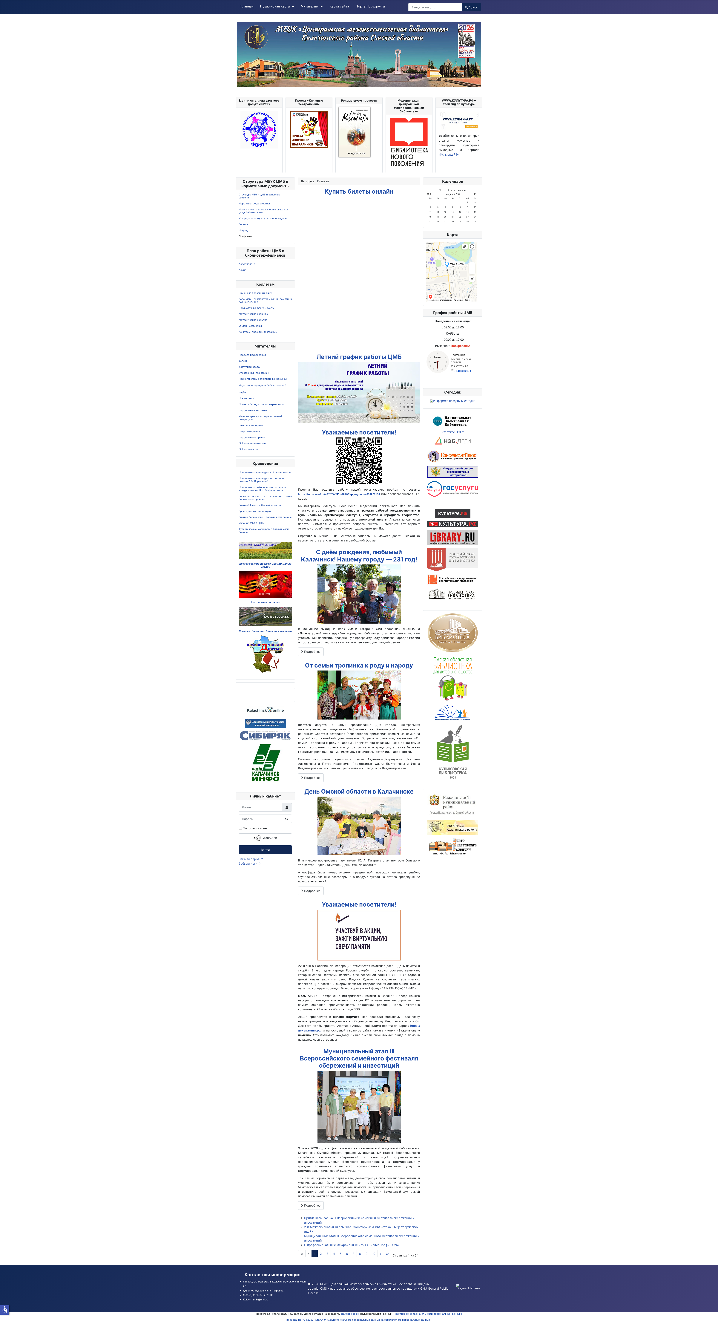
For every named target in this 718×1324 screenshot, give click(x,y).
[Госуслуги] (452, 488)
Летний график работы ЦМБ (359, 356)
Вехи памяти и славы (265, 602)
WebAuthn (269, 838)
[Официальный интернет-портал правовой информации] (265, 723)
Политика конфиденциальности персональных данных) (428, 1313)
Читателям (309, 6)
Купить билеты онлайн (359, 191)
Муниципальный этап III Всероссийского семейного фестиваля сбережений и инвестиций (359, 1058)
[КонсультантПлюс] (452, 456)
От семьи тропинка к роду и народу (359, 665)
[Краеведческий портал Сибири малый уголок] (265, 550)
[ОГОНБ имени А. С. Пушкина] (453, 632)
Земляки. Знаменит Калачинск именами (265, 631)
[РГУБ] (452, 579)
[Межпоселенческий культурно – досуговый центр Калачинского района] (452, 827)
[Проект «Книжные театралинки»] (309, 129)
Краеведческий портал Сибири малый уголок (265, 565)
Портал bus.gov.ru (370, 6)
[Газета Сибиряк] (265, 735)
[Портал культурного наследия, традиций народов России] (452, 513)
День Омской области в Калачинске (359, 791)
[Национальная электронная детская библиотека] (452, 441)
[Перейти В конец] (387, 1253)
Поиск (473, 7)
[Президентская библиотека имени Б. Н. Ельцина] (452, 594)
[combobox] (435, 7)
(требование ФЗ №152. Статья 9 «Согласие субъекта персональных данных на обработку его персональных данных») (359, 1319)
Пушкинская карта (275, 6)
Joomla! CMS (317, 1288)
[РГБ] (452, 559)
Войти (265, 850)
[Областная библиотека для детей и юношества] (452, 678)
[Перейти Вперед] (381, 1253)
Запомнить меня (255, 828)
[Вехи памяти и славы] (265, 584)
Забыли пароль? (251, 859)
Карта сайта (339, 6)
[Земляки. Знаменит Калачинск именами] (265, 616)
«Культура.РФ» (449, 154)
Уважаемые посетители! (359, 432)
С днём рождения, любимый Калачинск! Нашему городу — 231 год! (359, 555)
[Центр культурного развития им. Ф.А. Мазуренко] (452, 847)
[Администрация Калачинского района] (265, 763)
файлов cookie (350, 1313)
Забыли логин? (250, 863)
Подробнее (311, 651)
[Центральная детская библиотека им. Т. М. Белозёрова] (452, 712)
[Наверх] (711, 1317)
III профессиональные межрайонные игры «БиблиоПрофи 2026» (352, 1245)
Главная (247, 6)
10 (373, 1254)
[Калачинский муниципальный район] (452, 804)
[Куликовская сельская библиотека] (453, 751)
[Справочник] (452, 537)
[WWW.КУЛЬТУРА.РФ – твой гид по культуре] (459, 120)
